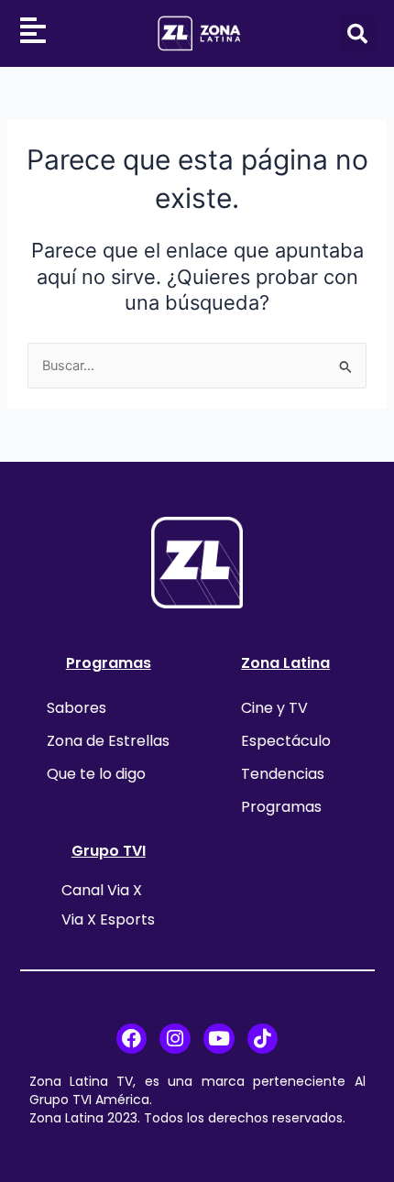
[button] (357, 34)
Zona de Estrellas (108, 740)
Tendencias (282, 773)
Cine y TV (274, 707)
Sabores (76, 707)
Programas (108, 662)
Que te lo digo (96, 773)
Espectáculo (286, 740)
